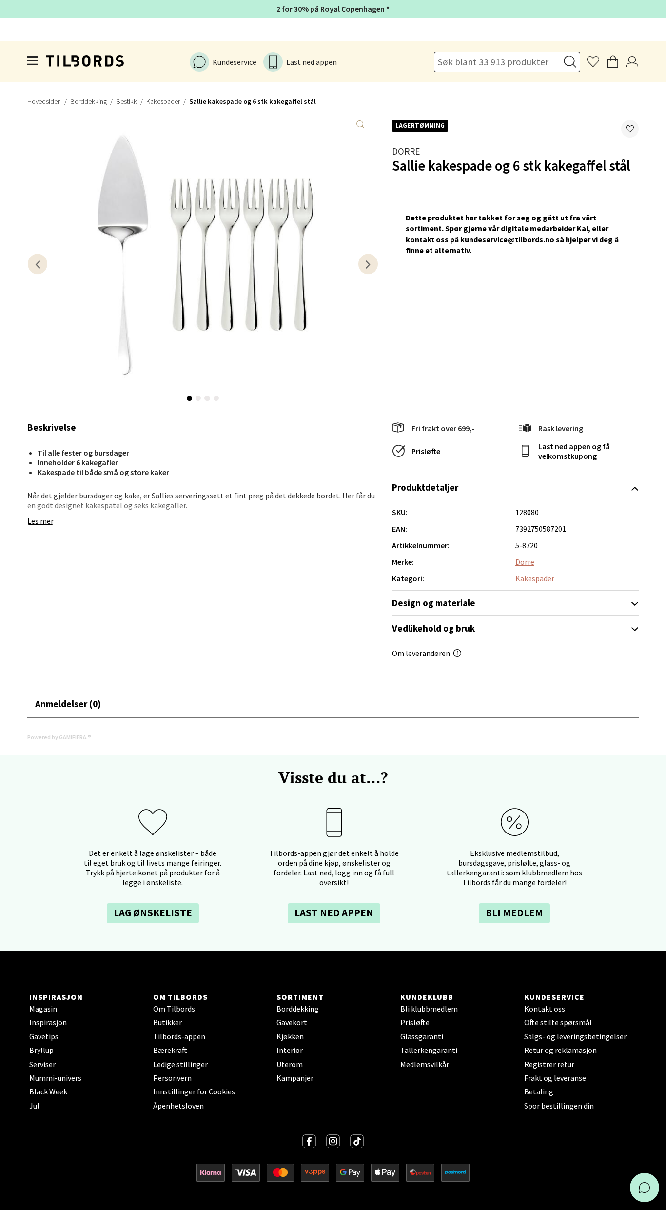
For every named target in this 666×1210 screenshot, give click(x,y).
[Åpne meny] (33, 62)
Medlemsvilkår (424, 1064)
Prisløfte (425, 451)
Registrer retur (549, 1064)
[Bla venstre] (37, 264)
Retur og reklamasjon (560, 1050)
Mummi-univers (55, 1078)
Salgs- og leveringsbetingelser (575, 1036)
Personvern (172, 1078)
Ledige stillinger (180, 1064)
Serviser (42, 1064)
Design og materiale (433, 603)
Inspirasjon (48, 1022)
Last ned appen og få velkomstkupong (574, 451)
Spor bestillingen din (559, 1106)
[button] (630, 129)
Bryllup (41, 1050)
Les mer (40, 521)
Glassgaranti (421, 1036)
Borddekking (88, 101)
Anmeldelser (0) (68, 704)
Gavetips (44, 1036)
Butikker (167, 1022)
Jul (34, 1106)
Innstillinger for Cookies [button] (194, 1091)
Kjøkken (290, 1036)
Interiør (289, 1050)
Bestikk (126, 101)
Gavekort (291, 1022)
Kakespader (163, 101)
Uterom (289, 1064)
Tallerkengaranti (428, 1050)
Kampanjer (294, 1078)
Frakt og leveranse (555, 1078)
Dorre (406, 151)
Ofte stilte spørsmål (558, 1022)
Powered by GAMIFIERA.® (59, 737)
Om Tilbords (174, 1008)
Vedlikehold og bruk (433, 628)
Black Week (48, 1091)
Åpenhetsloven (178, 1106)
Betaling (538, 1091)
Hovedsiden (44, 101)
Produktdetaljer (425, 487)
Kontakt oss (544, 1008)
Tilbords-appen (179, 1036)
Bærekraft (170, 1050)
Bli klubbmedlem (429, 1008)
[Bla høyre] (368, 264)
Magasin (43, 1008)
